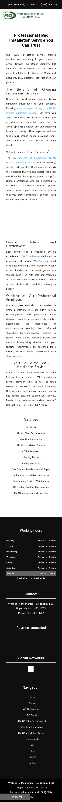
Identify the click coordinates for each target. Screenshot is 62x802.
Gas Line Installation (32, 727)
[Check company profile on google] (31, 669)
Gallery (32, 757)
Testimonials (32, 739)
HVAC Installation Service (32, 733)
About (32, 703)
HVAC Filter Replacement (32, 721)
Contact (32, 763)
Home (32, 697)
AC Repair (32, 715)
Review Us (16, 797)
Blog (32, 751)
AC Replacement (32, 709)
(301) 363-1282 (49, 4)
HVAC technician (30, 257)
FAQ (32, 745)
